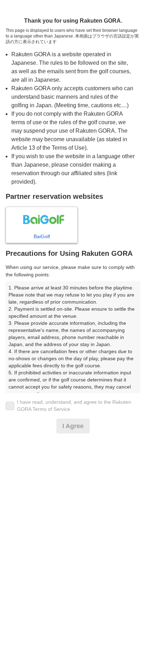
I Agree (73, 426)
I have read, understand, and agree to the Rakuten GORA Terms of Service (74, 405)
